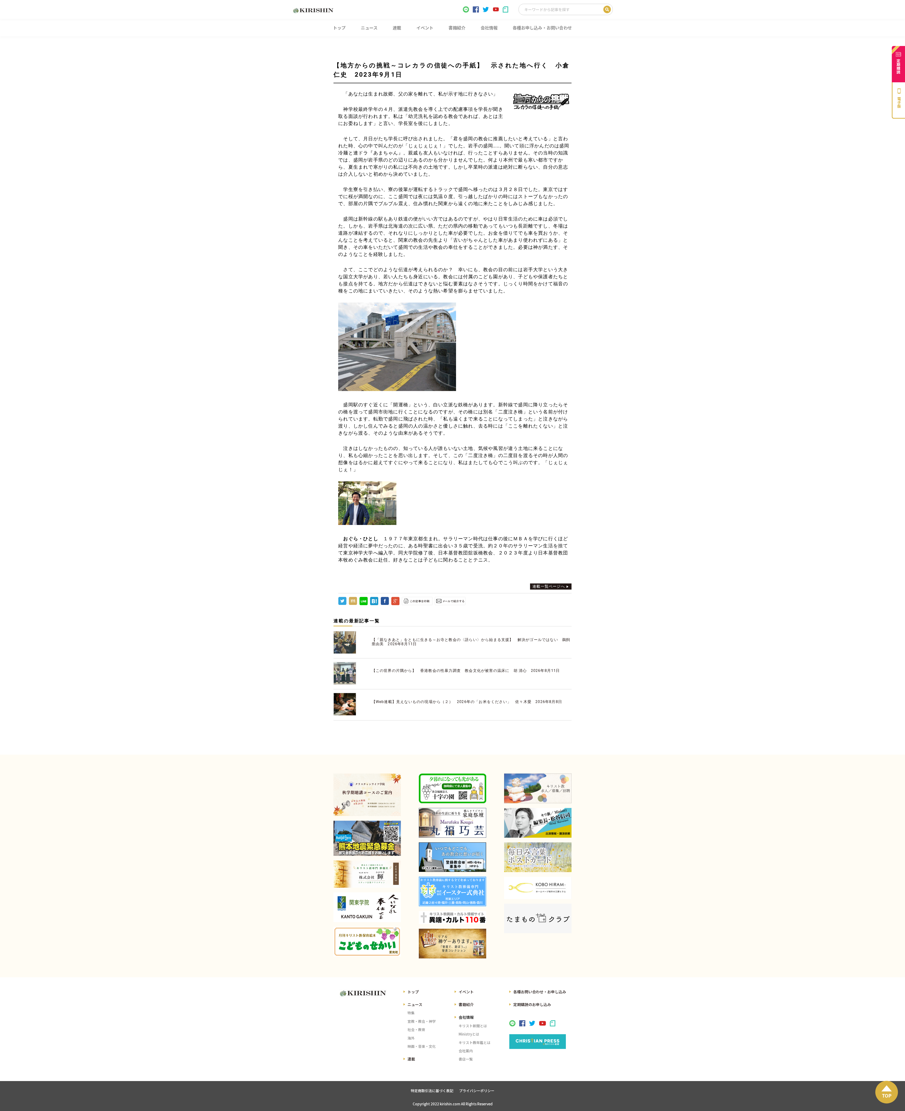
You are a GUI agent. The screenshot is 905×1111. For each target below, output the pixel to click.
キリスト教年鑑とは (474, 1042)
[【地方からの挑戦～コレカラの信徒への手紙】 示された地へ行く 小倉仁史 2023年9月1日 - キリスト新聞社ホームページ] (374, 604)
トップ (413, 991)
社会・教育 (416, 1029)
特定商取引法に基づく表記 (432, 1090)
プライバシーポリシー (476, 1090)
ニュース (414, 1004)
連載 (411, 1059)
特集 (411, 1012)
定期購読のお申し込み (532, 1004)
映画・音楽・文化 (421, 1046)
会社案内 (466, 1050)
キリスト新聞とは (473, 1025)
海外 (411, 1038)
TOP (887, 1095)
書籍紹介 (466, 1004)
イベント (466, 991)
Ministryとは (469, 1034)
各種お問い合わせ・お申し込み (539, 991)
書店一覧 (466, 1059)
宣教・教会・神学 (421, 1021)
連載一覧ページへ (548, 586)
